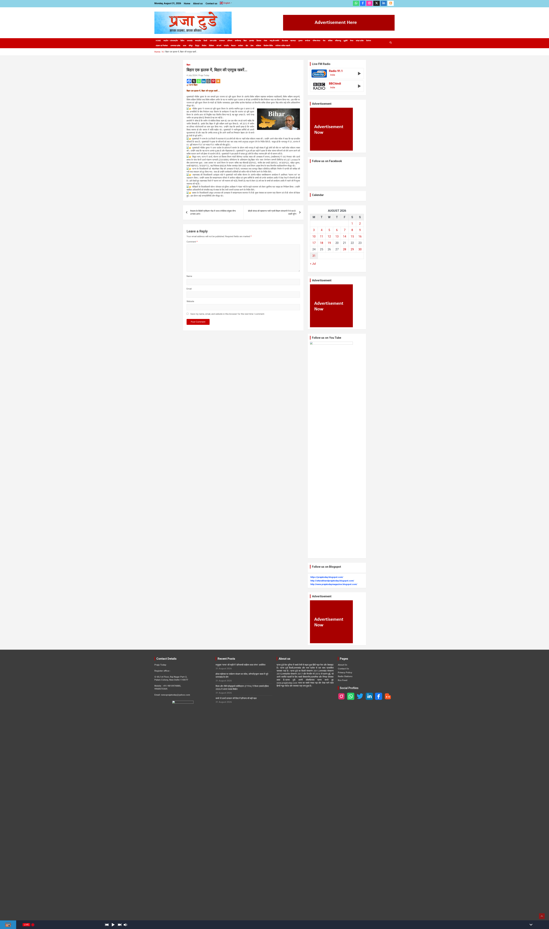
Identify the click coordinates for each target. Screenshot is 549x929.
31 (314, 255)
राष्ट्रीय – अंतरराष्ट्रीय (170, 41)
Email (189, 288)
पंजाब (265, 41)
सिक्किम (211, 46)
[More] (218, 81)
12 (329, 236)
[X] (194, 81)
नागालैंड (226, 46)
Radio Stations (345, 676)
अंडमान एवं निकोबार (162, 46)
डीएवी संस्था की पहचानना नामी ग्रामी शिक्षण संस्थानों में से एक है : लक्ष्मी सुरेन (272, 212)
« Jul (313, 263)
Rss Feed (342, 680)
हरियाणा (229, 41)
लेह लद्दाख (285, 41)
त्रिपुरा (197, 46)
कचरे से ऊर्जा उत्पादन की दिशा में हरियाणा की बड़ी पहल (236, 698)
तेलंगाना (368, 41)
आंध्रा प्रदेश (360, 41)
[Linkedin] (203, 81)
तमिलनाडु (338, 41)
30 (360, 249)
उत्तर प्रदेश (213, 41)
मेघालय (233, 46)
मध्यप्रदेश (198, 41)
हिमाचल (258, 41)
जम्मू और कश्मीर (274, 41)
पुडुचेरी (346, 41)
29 (352, 249)
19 (329, 243)
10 (314, 236)
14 (344, 236)
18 (321, 243)
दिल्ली (205, 41)
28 (344, 249)
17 (314, 243)
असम (184, 46)
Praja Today (204, 75)
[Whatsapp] (199, 81)
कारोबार (240, 46)
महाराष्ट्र (293, 41)
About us (198, 3)
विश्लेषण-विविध (268, 46)
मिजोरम (204, 46)
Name (189, 276)
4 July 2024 (192, 75)
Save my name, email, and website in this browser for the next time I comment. (227, 314)
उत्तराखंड (189, 41)
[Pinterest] (213, 81)
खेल (247, 46)
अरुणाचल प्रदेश (175, 46)
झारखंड (251, 41)
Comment (192, 241)
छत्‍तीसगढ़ (238, 41)
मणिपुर (191, 46)
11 (321, 236)
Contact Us (343, 668)
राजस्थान (222, 41)
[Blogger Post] (208, 81)
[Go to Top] (542, 916)
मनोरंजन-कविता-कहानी (283, 46)
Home (187, 3)
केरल (351, 41)
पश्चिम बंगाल (316, 41)
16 (360, 236)
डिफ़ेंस (182, 41)
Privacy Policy (345, 672)
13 (337, 236)
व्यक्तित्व (258, 46)
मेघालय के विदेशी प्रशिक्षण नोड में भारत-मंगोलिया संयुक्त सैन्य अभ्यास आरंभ (213, 212)
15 (352, 236)
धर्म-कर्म (218, 46)
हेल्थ (252, 46)
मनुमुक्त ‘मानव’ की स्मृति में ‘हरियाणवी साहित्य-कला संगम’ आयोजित (240, 665)
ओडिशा (330, 41)
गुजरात (300, 41)
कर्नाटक (307, 41)
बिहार (245, 41)
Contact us (211, 3)
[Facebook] (189, 81)
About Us (342, 665)
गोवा (324, 41)
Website (190, 301)
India (332, 75)
